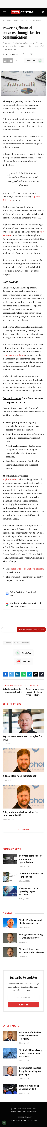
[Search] (43, 12)
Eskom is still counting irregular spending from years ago (30, 1071)
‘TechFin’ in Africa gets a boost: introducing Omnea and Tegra (34, 692)
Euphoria (7, 643)
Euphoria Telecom (11, 54)
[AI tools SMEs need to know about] (23, 760)
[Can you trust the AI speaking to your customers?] (10, 891)
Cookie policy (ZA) (25, 1117)
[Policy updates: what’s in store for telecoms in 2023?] (23, 797)
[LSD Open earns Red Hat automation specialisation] (10, 859)
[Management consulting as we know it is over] (10, 938)
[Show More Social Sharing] (16, 60)
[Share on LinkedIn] (10, 60)
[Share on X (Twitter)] (5, 60)
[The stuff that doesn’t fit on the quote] (10, 877)
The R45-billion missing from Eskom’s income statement (30, 1053)
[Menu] (4, 12)
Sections (11, 20)
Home (5, 20)
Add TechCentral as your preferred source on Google (25, 604)
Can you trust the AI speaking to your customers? (28, 891)
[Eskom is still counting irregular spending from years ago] (10, 1071)
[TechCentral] (23, 12)
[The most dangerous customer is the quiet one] (10, 952)
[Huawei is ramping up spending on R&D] (10, 1089)
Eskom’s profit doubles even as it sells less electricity (30, 1035)
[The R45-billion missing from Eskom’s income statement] (10, 1053)
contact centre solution (14, 355)
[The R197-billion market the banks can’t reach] (10, 923)
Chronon (32, 1111)
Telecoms (19, 20)
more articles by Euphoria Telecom (27, 568)
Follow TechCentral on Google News (23, 593)
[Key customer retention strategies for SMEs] (23, 721)
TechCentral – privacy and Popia (25, 1120)
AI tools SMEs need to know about (20, 776)
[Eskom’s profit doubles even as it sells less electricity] (10, 1036)
